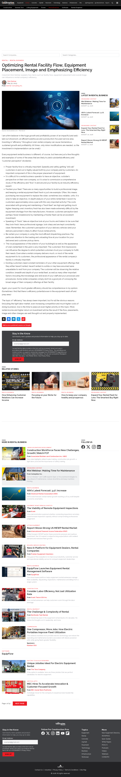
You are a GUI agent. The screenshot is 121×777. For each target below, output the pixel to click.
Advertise (48, 770)
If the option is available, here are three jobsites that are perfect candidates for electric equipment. (50, 673)
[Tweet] (18, 319)
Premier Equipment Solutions (42, 554)
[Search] (112, 3)
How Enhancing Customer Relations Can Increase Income (14, 397)
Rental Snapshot (33, 609)
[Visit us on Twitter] (88, 447)
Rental (5, 60)
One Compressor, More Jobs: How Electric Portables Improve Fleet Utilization (50, 631)
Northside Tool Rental (39, 615)
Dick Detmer (11, 81)
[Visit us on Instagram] (94, 447)
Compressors (32, 626)
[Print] (4, 319)
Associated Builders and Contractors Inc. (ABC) (49, 456)
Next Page (19, 703)
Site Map (83, 770)
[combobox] (31, 55)
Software (5, 651)
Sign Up (18, 359)
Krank (33, 511)
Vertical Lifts (32, 681)
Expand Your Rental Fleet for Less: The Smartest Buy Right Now (93, 130)
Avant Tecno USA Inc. (39, 597)
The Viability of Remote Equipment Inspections (52, 508)
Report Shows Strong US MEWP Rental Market (94, 141)
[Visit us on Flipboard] (67, 733)
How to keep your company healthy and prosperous (74, 396)
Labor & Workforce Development (39, 447)
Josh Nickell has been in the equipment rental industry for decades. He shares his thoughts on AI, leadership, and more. (52, 619)
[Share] (9, 319)
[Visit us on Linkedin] (99, 447)
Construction (32, 588)
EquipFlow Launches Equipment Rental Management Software (48, 570)
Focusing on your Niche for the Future (44, 396)
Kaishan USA (32, 645)
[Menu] (117, 3)
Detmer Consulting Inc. (14, 86)
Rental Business (17, 60)
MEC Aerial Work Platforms (41, 690)
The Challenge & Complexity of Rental (48, 611)
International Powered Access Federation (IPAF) (49, 531)
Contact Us (39, 770)
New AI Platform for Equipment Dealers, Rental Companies (52, 549)
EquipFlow (35, 575)
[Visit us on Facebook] (83, 447)
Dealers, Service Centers (36, 545)
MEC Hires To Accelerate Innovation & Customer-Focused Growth (47, 685)
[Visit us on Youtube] (62, 733)
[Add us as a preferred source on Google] (23, 319)
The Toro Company (38, 669)
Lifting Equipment (33, 525)
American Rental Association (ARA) (44, 494)
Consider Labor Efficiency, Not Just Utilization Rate (51, 593)
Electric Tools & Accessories (38, 660)
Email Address (18, 340)
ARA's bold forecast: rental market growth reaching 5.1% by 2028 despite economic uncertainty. (53, 498)
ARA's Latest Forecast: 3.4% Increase (92, 114)
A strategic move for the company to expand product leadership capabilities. (50, 694)
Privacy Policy (45, 356)
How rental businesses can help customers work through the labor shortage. (51, 601)
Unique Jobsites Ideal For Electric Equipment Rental (51, 665)
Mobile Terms (33, 356)
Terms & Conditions (71, 770)
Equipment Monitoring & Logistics (39, 505)
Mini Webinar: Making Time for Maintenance (93, 102)
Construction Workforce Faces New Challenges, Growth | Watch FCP (53, 451)
